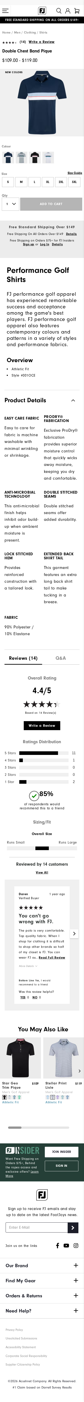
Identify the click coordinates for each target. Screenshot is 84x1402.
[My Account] (67, 10)
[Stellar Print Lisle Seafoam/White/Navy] (62, 1097)
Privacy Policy (14, 1330)
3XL (74, 182)
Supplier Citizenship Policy (23, 1364)
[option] (42, 106)
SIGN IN (61, 1166)
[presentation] (23, 657)
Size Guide (75, 173)
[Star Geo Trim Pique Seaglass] (19, 1097)
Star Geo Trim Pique (11, 1085)
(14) (23, 42)
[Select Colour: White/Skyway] (48, 158)
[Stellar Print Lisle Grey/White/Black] (52, 1097)
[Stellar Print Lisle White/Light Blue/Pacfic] (47, 1097)
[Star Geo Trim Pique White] (9, 1097)
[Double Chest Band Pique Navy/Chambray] (42, 106)
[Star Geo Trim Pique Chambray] (14, 1097)
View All (42, 872)
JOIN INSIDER (61, 1152)
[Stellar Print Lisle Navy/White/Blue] (67, 1097)
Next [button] (74, 933)
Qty (5, 196)
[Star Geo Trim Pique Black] (4, 1097)
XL (47, 182)
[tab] (76, 11)
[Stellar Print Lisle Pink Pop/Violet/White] (57, 1097)
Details (71, 234)
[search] (58, 10)
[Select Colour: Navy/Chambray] (8, 158)
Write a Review (41, 42)
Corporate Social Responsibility (26, 1356)
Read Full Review (52, 958)
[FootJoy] (42, 11)
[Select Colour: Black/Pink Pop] (35, 158)
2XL (61, 182)
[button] (5, 10)
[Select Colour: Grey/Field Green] (22, 158)
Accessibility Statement (21, 1347)
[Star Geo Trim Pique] (20, 1077)
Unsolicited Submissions (21, 1338)
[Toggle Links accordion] (42, 1265)
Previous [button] (4, 1070)
